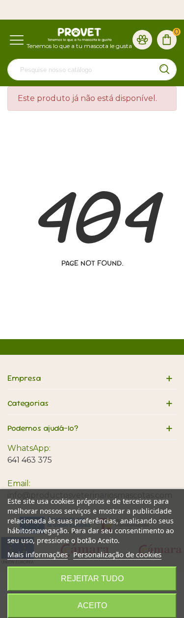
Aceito (92, 605)
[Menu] (16, 39)
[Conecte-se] (142, 39)
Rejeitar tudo (92, 578)
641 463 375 (29, 460)
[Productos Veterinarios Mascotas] (79, 35)
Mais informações (37, 554)
